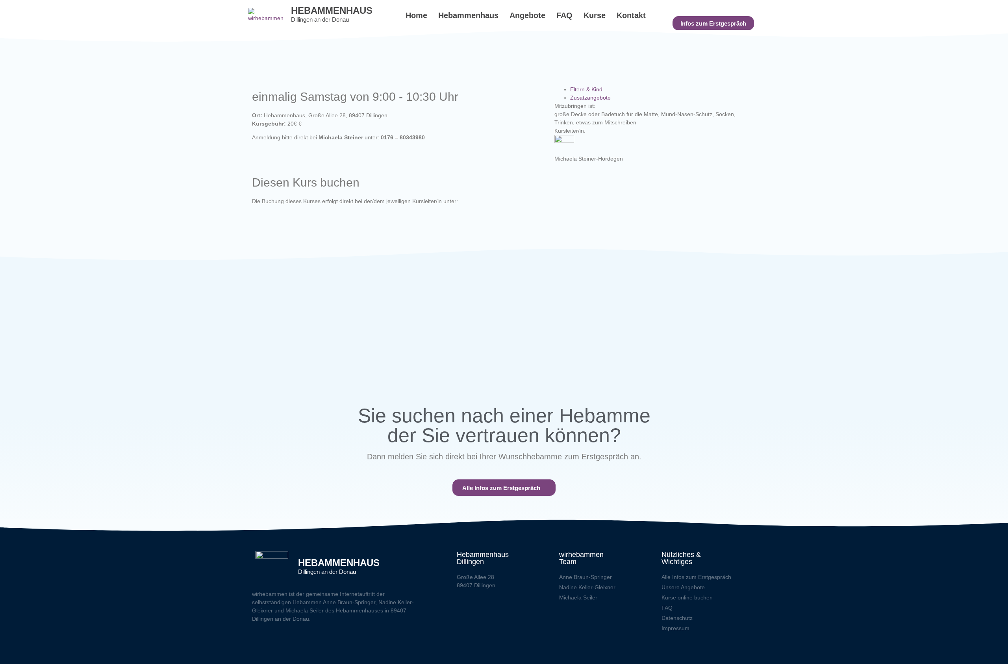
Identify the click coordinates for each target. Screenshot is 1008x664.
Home (416, 15)
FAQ (564, 15)
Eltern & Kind (586, 89)
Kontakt (631, 15)
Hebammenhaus (468, 15)
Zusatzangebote (590, 97)
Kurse (595, 15)
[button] (713, 23)
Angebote (527, 15)
